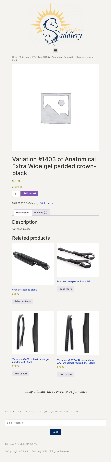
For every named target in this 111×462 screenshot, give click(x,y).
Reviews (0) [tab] (40, 212)
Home (15, 57)
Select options (22, 301)
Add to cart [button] (20, 373)
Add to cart (29, 193)
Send (55, 431)
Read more (66, 288)
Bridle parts (26, 57)
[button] (55, 50)
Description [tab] (22, 212)
